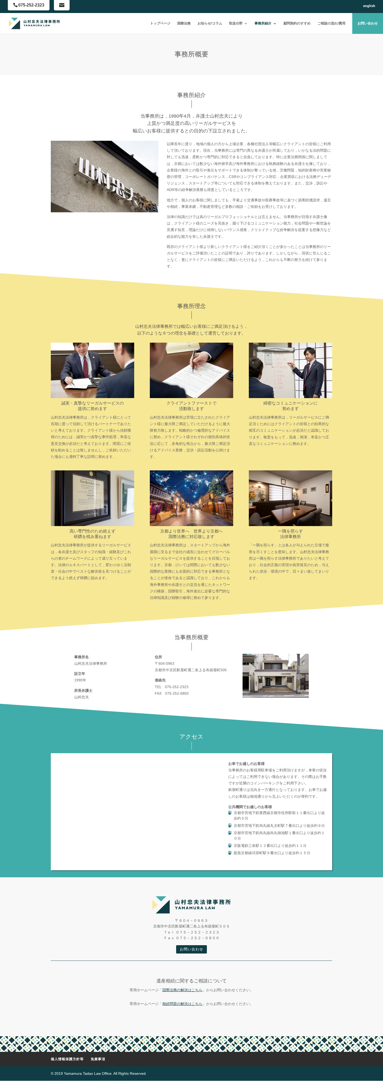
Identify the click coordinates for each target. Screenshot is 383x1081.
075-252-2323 (31, 5)
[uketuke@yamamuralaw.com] (62, 5)
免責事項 (98, 1059)
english (369, 6)
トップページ (160, 23)
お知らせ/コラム (209, 23)
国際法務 (184, 23)
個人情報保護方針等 (67, 1059)
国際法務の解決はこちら (182, 990)
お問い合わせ (367, 23)
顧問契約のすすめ (297, 23)
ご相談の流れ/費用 (331, 23)
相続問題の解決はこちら (182, 1004)
